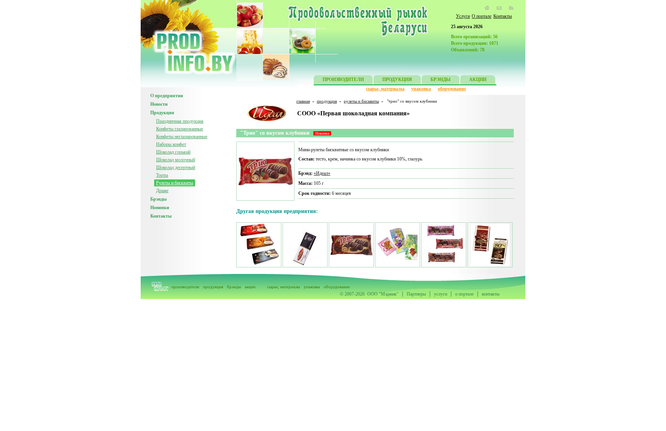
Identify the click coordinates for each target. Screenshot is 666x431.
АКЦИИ (477, 79)
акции (250, 286)
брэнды (234, 286)
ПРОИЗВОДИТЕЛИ (343, 79)
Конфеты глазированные (179, 129)
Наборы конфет (171, 144)
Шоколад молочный (175, 159)
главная (303, 101)
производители (185, 286)
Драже (162, 190)
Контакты (502, 16)
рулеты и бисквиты (361, 101)
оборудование (452, 88)
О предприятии (166, 95)
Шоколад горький (173, 152)
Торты (162, 175)
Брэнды (158, 199)
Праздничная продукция (180, 121)
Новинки (159, 207)
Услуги (463, 16)
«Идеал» (322, 173)
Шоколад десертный (175, 167)
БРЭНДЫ (441, 79)
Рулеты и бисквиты (174, 183)
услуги (440, 294)
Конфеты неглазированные (181, 136)
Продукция (162, 112)
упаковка (421, 88)
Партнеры (416, 294)
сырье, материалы (385, 88)
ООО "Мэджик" (383, 294)
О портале (481, 16)
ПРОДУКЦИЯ (397, 79)
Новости (159, 104)
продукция (327, 101)
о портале (464, 294)
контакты (491, 294)
